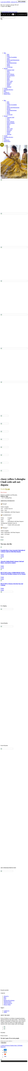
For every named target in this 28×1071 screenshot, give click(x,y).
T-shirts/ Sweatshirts (12, 57)
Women (6, 68)
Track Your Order (13, 11)
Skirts (8, 79)
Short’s (8, 77)
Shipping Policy (8, 1001)
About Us (6, 996)
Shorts (8, 65)
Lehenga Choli (10, 70)
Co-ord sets (9, 67)
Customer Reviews (8, 89)
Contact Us (6, 92)
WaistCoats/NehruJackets (13, 60)
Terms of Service (8, 1003)
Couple (5, 88)
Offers (5, 1012)
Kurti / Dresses (10, 74)
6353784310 (5, 11)
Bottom (8, 84)
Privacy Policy (7, 1004)
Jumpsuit (9, 86)
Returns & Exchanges (9, 1000)
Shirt (8, 54)
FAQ (5, 999)
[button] (2, 10)
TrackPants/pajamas (12, 62)
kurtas (8, 64)
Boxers (8, 61)
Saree (8, 71)
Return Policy (7, 94)
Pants (8, 55)
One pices (9, 82)
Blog (5, 91)
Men (5, 53)
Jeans (8, 58)
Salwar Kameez (11, 75)
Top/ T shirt (10, 81)
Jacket (8, 85)
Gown (8, 72)
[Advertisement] (14, 37)
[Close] (2, 97)
